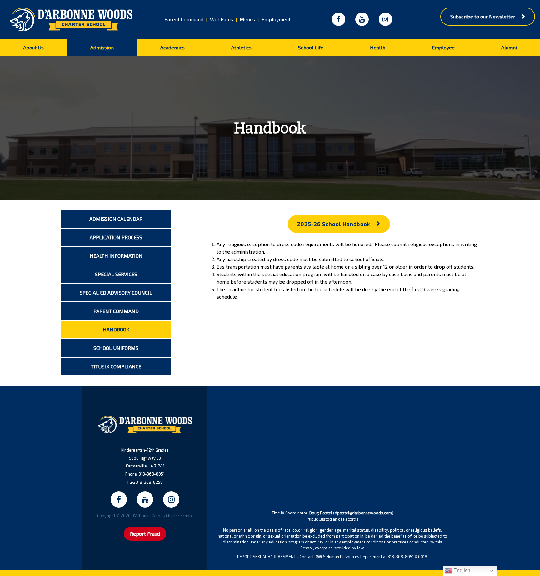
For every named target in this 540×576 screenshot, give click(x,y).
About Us (33, 47)
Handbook (116, 329)
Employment (276, 19)
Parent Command (183, 19)
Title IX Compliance (116, 366)
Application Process (116, 237)
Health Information (116, 256)
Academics (172, 47)
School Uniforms (115, 348)
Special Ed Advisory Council (116, 293)
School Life (310, 47)
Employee (443, 47)
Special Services (116, 274)
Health (377, 47)
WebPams (221, 19)
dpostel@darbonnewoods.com (363, 512)
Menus (247, 19)
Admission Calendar (115, 219)
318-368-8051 (152, 474)
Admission (102, 47)
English (461, 570)
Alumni (509, 47)
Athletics (241, 47)
